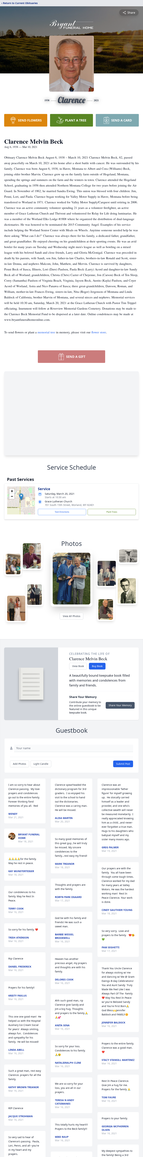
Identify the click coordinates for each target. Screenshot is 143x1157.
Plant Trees (111, 511)
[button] (21, 496)
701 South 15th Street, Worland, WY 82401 (69, 505)
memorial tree (46, 332)
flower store (98, 332)
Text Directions (62, 511)
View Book (78, 666)
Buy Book (97, 666)
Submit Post (123, 763)
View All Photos (71, 616)
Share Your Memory (120, 705)
